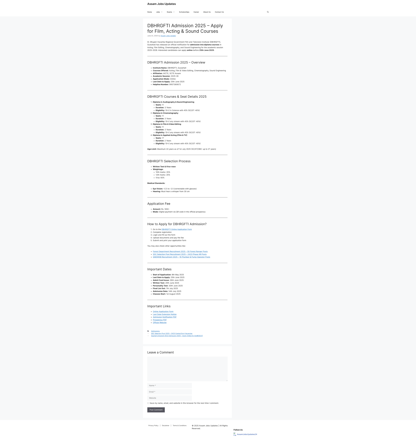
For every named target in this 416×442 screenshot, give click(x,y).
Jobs (158, 12)
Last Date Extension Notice (164, 314)
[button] (268, 12)
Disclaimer (165, 425)
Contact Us (219, 12)
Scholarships (184, 12)
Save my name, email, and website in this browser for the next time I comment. (184, 403)
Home (149, 12)
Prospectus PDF (160, 320)
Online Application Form (163, 311)
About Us (207, 12)
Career (196, 12)
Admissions (155, 331)
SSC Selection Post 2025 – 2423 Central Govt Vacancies (171, 333)
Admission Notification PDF (165, 317)
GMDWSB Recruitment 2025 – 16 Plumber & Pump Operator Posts (181, 257)
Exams (169, 12)
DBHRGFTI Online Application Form (177, 229)
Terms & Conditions (179, 425)
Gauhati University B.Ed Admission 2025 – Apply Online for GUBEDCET (177, 336)
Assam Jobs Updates (161, 4)
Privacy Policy (153, 425)
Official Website (160, 322)
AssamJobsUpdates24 (247, 434)
